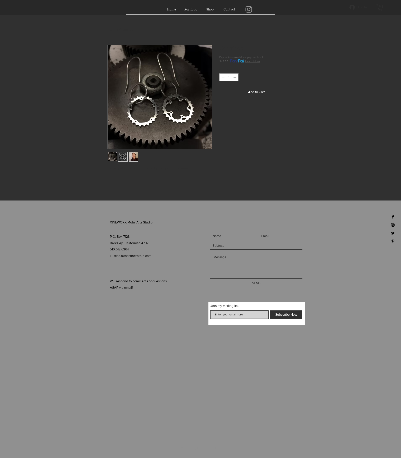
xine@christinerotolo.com (132, 256)
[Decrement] (222, 77)
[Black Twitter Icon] (393, 233)
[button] (380, 7)
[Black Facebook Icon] (393, 216)
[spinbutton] (229, 77)
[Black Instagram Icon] (393, 225)
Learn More (252, 61)
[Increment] (235, 77)
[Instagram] (248, 9)
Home (112, 29)
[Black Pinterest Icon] (393, 241)
